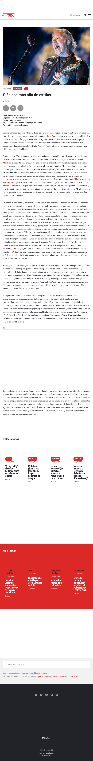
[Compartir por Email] (20, 108)
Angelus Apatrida (10, 572)
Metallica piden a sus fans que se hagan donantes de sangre (34, 472)
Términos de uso (46, 755)
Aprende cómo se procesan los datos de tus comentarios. (57, 677)
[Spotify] (51, 695)
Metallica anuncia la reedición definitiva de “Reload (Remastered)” (81, 472)
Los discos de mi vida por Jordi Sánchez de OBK (35, 581)
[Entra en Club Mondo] (46, 738)
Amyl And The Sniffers (57, 572)
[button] (75, 15)
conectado (24, 673)
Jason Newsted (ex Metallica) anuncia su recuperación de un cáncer (57, 472)
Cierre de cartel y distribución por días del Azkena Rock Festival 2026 (80, 584)
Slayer (37, 219)
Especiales (31, 589)
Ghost (48, 136)
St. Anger (18, 248)
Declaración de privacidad (46, 753)
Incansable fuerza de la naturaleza (56, 583)
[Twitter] (36, 695)
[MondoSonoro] (8, 15)
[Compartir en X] (13, 108)
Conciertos (54, 589)
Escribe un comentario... (16, 664)
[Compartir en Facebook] (6, 108)
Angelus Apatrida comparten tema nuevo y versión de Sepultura (11, 586)
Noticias (8, 479)
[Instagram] (46, 695)
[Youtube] (57, 695)
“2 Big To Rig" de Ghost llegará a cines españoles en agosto (12, 471)
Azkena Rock (79, 571)
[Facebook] (41, 695)
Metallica (17, 89)
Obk (30, 571)
